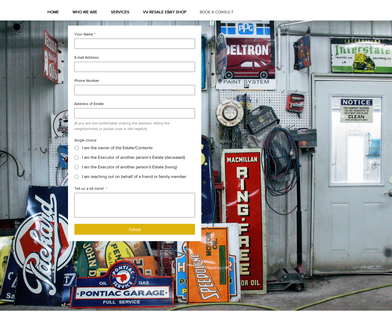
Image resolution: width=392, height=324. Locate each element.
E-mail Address (86, 57)
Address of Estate (89, 104)
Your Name (84, 34)
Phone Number (86, 80)
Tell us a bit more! (90, 188)
